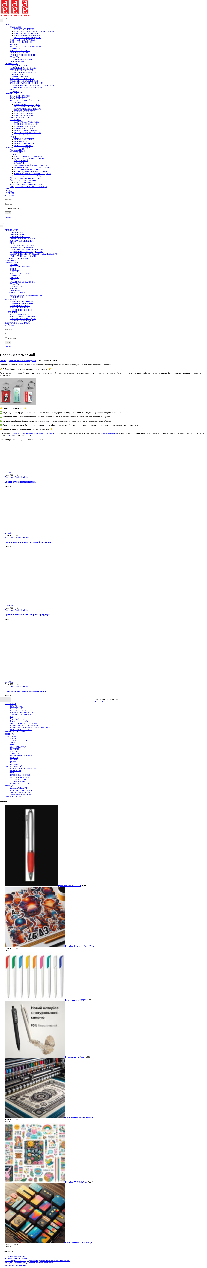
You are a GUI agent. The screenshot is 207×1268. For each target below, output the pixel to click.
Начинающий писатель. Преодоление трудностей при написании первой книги (37, 1261)
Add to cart (9, 477)
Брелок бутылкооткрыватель (20, 482)
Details (17, 477)
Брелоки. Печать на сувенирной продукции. (28, 614)
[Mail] (4, 699)
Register (8, 217)
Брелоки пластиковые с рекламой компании (28, 542)
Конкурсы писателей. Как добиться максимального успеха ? (29, 1263)
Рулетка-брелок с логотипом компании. (25, 691)
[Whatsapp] (1, 699)
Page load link (100, 702)
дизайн (10, 435)
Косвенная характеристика (16, 1258)
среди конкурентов (109, 433)
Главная (3, 361)
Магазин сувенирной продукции (22, 361)
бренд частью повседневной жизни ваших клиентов (33, 433)
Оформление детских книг (16, 1265)
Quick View (25, 477)
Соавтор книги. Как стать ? (16, 1256)
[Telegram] (6, 699)
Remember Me (13, 208)
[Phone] (9, 699)
